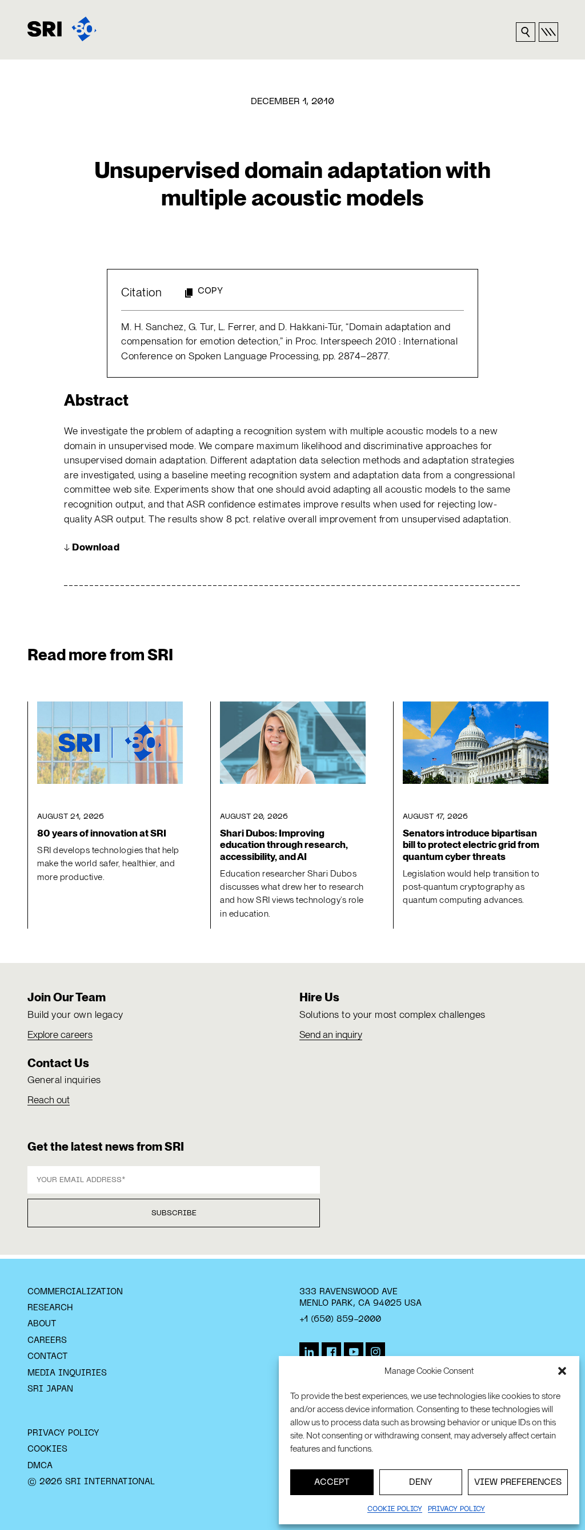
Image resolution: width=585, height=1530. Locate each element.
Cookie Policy (394, 1509)
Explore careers (60, 1034)
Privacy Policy (63, 1433)
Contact (47, 1357)
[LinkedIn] (309, 1352)
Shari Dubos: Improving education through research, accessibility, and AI (284, 844)
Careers (47, 1341)
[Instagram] (375, 1352)
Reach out (48, 1099)
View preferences (518, 1483)
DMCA (40, 1466)
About (42, 1324)
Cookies (47, 1449)
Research (50, 1308)
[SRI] (62, 29)
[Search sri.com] (525, 32)
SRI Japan (50, 1389)
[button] (562, 1371)
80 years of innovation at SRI (101, 833)
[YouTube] (353, 1352)
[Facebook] (331, 1352)
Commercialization (75, 1292)
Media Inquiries (67, 1373)
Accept (332, 1483)
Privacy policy (456, 1509)
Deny (420, 1483)
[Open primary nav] (548, 32)
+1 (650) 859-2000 (340, 1319)
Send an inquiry (330, 1034)
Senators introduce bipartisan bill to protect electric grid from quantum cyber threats (471, 844)
